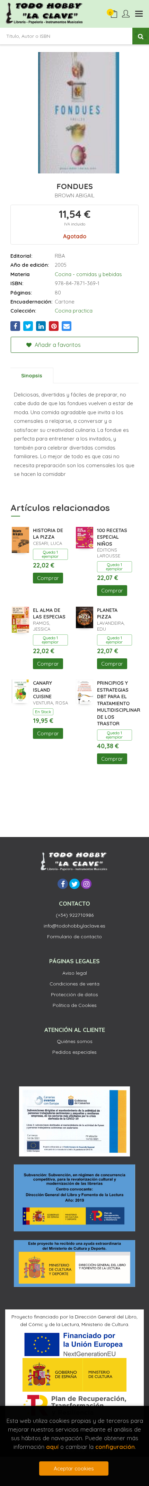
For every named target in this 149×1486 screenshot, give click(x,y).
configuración (115, 1446)
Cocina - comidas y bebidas (88, 274)
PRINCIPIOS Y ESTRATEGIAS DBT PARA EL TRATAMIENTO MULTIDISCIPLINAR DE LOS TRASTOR (118, 703)
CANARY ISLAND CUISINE (42, 690)
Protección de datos (74, 994)
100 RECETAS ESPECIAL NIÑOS (112, 537)
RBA (60, 256)
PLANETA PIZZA (107, 613)
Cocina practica (74, 310)
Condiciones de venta (74, 984)
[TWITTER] (74, 884)
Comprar (48, 578)
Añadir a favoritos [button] (57, 344)
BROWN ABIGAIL (75, 195)
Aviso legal (74, 973)
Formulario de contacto (74, 936)
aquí (52, 1446)
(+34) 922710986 (75, 915)
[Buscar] (140, 36)
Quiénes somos (75, 1041)
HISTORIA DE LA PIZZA (48, 533)
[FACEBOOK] (63, 884)
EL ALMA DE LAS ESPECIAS (49, 613)
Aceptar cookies (74, 1468)
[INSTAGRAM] (86, 884)
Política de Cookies (75, 1005)
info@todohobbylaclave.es (74, 926)
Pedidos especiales (74, 1052)
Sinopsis (31, 375)
